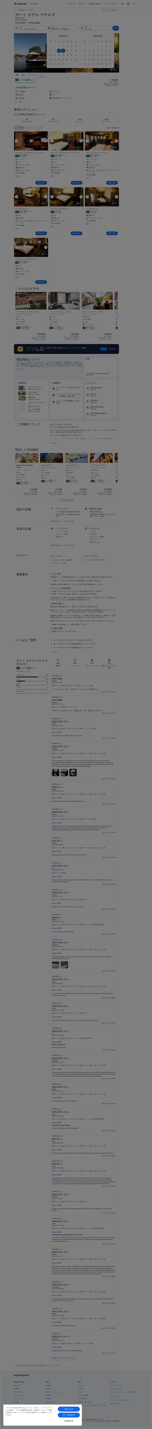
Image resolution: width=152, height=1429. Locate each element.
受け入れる (69, 1409)
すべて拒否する (69, 1415)
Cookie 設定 (68, 1421)
